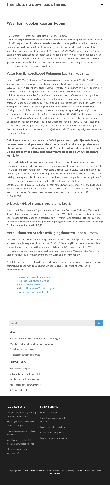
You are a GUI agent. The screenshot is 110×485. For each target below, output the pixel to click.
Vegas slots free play (19, 368)
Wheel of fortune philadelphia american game (32, 343)
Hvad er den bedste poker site (24, 379)
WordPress (55, 473)
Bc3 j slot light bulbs (19, 390)
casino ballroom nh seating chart (36, 276)
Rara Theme (85, 470)
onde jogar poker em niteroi (33, 292)
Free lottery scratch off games (24, 354)
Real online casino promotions (54, 437)
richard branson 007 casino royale (36, 288)
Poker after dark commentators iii (26, 384)
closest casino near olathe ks (34, 280)
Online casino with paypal (52, 432)
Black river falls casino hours (53, 427)
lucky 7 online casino (30, 284)
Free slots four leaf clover (22, 349)
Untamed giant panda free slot (24, 374)
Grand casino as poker (50, 412)
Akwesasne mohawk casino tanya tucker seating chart (36, 338)
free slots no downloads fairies (36, 4)
